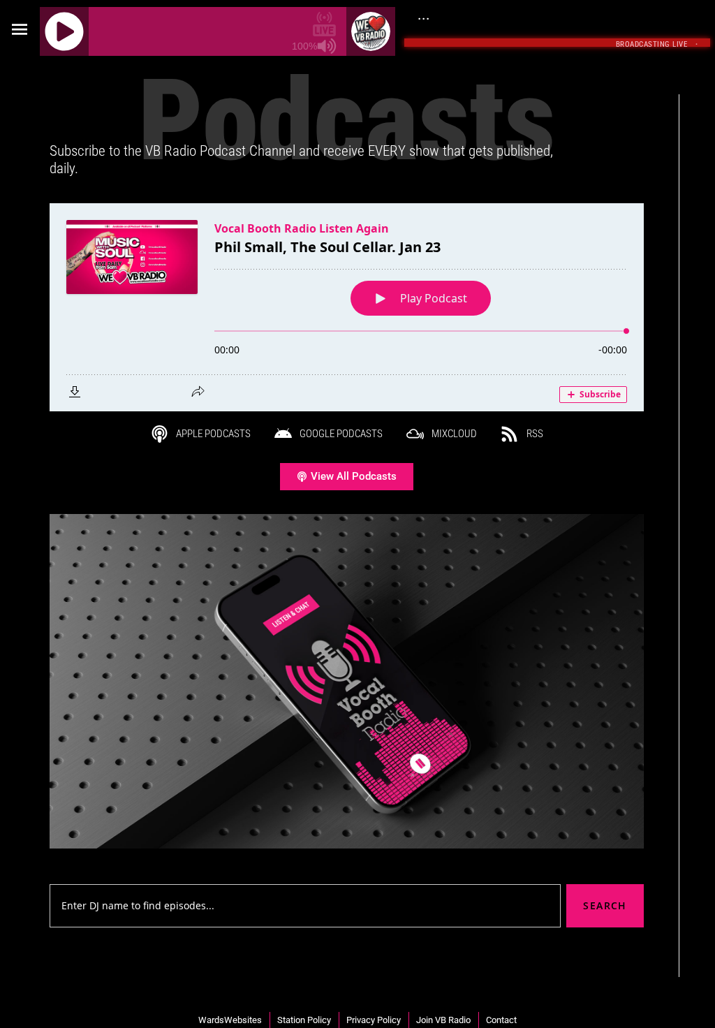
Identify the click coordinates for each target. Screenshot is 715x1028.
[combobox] (305, 905)
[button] (19, 29)
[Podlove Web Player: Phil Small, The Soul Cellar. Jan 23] (347, 307)
